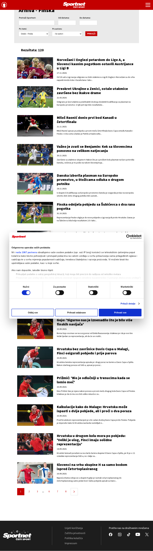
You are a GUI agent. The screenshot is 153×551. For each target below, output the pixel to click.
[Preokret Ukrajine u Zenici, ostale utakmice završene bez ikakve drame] (35, 97)
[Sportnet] (74, 5)
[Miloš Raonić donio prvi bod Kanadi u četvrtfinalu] (35, 126)
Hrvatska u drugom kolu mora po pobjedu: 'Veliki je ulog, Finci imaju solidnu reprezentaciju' (91, 440)
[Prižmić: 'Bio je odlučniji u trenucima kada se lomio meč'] (35, 386)
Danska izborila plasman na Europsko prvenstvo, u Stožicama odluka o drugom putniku (90, 179)
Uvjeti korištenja (74, 528)
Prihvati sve (120, 312)
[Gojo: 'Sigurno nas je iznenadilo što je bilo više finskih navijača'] (35, 328)
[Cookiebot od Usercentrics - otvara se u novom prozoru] (128, 237)
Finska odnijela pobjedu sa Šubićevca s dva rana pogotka (96, 206)
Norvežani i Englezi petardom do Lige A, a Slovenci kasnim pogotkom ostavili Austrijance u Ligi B (95, 64)
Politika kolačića (74, 538)
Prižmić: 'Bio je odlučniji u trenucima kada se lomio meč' (93, 380)
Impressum (71, 543)
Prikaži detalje (128, 303)
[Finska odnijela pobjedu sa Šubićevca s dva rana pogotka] (35, 212)
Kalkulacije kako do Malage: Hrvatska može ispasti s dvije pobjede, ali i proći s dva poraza (94, 409)
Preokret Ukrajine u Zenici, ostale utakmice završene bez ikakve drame (92, 91)
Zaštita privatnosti (75, 533)
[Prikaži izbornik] (148, 5)
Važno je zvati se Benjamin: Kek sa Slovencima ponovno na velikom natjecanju (94, 148)
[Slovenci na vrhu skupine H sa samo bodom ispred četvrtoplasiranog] (35, 473)
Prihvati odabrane (76, 312)
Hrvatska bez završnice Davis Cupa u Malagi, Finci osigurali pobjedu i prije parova (93, 351)
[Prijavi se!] (4, 5)
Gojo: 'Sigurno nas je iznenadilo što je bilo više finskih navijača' (94, 322)
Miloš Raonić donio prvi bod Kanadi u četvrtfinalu (87, 119)
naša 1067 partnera (26, 252)
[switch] (59, 292)
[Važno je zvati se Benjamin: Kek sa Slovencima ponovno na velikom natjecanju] (35, 154)
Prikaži (91, 33)
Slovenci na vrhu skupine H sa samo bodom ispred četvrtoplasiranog (92, 467)
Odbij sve (33, 312)
